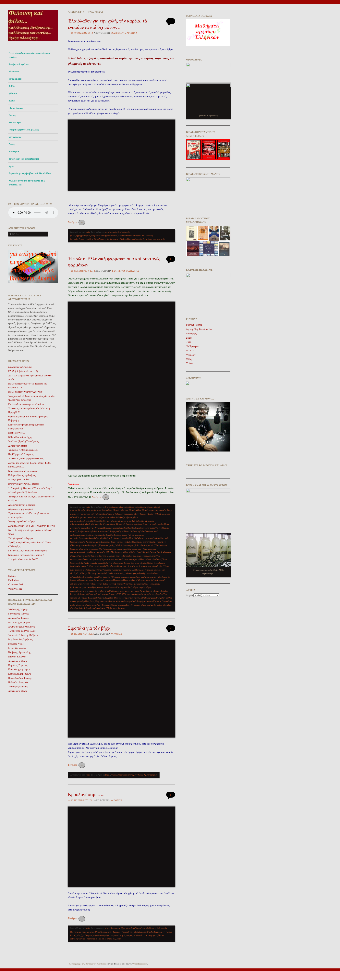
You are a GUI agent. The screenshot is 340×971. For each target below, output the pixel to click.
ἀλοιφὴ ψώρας (148, 510)
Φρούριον (190, 355)
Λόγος (12, 144)
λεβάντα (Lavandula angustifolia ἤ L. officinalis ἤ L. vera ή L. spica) (109, 563)
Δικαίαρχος (191, 333)
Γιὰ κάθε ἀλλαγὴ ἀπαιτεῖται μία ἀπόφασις (27, 550)
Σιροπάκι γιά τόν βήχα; (90, 628)
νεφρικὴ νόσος (89, 584)
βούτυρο (138, 524)
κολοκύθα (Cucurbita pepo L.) (95, 556)
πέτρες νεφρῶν (139, 587)
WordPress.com (140, 964)
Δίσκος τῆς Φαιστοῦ (17, 445)
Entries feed (13, 580)
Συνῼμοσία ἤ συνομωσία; (20, 367)
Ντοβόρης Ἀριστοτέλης (19, 652)
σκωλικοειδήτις (146, 239)
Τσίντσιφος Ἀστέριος (18, 686)
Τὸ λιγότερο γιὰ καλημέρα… (21, 538)
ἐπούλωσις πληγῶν (87, 542)
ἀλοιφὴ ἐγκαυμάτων (103, 510)
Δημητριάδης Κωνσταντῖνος (21, 626)
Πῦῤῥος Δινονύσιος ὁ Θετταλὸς (101, 591)
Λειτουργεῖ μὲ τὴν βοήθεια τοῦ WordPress (87, 964)
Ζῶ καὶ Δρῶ (15, 122)
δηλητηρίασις (100, 535)
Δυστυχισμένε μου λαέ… (20, 479)
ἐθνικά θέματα (16, 108)
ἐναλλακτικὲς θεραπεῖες (120, 775)
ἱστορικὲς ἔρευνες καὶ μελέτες (24, 129)
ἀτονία (114, 521)
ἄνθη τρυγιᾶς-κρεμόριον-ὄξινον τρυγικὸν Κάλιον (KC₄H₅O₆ (138, 514)
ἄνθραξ (120, 517)
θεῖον (88, 545)
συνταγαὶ (156, 239)
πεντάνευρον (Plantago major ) (118, 587)
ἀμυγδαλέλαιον (105, 514)
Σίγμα (188, 337)
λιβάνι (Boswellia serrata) (115, 566)
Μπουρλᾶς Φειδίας (17, 648)
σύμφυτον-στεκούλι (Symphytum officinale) (124, 598)
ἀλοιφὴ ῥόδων (135, 510)
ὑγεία (11, 166)
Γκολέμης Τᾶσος (194, 324)
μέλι (77, 573)
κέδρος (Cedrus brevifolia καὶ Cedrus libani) (143, 552)
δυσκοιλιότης (100, 235)
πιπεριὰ (129, 935)
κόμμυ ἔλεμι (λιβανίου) (120, 556)
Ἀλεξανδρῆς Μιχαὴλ (18, 609)
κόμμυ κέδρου (136, 556)
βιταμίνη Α (140, 928)
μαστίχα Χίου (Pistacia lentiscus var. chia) (105, 239)
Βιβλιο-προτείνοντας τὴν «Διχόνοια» (25, 391)
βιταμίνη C (131, 928)
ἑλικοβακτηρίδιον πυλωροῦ (129, 235)
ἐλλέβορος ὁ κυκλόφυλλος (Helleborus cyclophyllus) (134, 538)
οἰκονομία (14, 151)
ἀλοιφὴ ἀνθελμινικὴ (86, 510)
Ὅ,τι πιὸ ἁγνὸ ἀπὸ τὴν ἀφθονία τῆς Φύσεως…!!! (26, 182)
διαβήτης (109, 535)
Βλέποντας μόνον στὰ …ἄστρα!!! (24, 483)
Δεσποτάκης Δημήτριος (19, 622)
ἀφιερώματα (15, 78)
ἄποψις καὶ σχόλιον (19, 64)
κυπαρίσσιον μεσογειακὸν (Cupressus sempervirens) (100, 559)
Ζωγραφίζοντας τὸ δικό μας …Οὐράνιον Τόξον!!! (31, 525)
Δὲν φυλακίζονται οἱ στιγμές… (22, 505)
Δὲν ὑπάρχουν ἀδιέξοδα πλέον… (23, 492)
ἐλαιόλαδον (112, 235)
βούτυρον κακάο (150, 524)
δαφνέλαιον (140, 528)
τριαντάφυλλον (83, 601)
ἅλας (107, 928)
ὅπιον (79, 587)
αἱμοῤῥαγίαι (130, 507)
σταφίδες (140, 594)
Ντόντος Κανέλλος (17, 656)
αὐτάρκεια (14, 71)
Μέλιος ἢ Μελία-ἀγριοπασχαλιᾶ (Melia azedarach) (102, 573)
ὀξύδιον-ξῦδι (101, 584)
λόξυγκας (90, 570)
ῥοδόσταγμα (140, 591)
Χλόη (188, 359)
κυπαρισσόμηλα (130, 559)
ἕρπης (98, 542)
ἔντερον (82, 239)
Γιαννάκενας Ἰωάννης (18, 613)
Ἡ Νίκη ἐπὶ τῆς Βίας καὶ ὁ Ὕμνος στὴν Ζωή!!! (30, 488)
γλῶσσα (13, 93)
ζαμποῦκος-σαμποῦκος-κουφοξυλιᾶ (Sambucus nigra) (125, 542)
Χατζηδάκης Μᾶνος (17, 661)
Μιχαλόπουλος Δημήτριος (20, 639)
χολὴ (163, 239)
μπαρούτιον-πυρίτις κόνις (141, 577)
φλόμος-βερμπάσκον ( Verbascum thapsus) (106, 608)
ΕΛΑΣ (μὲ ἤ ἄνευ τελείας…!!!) (23, 371)
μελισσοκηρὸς (131, 573)
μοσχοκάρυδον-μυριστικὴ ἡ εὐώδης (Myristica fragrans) (104, 577)
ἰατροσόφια (154, 932)
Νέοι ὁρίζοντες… (16, 432)
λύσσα (97, 570)
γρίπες (83, 235)
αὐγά (120, 521)
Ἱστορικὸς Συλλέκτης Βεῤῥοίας (23, 635)
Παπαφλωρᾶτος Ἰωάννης (20, 678)
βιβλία (12, 86)
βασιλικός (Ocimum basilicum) (96, 524)
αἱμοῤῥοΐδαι (141, 507)
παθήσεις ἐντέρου (131, 239)
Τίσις (188, 342)
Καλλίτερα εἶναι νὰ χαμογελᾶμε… (24, 471)
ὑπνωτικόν (86, 605)
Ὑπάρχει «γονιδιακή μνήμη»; (21, 521)
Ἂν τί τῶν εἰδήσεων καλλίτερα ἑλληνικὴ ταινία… (29, 55)
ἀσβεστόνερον (105, 521)
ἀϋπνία (125, 521)
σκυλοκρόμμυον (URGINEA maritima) (119, 594)
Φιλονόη (116, 634)
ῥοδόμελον (120, 591)
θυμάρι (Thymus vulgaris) (102, 545)
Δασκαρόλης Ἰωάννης (18, 618)
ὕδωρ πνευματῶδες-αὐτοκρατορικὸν (110, 601)
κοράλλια (147, 556)
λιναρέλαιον (133, 566)
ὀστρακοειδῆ (88, 587)
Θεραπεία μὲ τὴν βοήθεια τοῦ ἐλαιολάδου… (31, 173)
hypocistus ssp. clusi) (114, 507)
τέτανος (146, 598)
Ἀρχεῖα (189, 595)
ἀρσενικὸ (85, 521)
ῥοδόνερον (130, 591)
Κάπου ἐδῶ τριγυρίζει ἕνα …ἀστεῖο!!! (26, 555)
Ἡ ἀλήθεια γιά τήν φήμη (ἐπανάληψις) (26, 458)
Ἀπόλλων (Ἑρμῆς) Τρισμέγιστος (23, 441)
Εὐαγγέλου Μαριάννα (124, 33)
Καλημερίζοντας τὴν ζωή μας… (23, 475)
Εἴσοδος (12, 576)
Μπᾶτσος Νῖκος (15, 643)
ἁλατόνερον (115, 928)
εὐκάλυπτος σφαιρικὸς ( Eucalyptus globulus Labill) (126, 932)
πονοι (84, 591)
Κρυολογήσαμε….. (86, 794)
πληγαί (78, 591)
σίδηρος (157, 591)
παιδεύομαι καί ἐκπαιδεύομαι (24, 158)
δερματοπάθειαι (87, 535)
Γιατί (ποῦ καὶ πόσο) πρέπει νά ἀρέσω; (26, 404)
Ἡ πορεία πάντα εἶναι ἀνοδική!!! (23, 559)
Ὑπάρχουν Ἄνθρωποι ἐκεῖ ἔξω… (23, 450)
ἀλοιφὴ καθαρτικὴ (120, 510)
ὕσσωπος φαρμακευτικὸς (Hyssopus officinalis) (130, 605)
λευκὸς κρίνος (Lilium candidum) (89, 566)
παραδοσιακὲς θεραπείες (141, 775)
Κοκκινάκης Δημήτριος (19, 669)
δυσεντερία (83, 538)
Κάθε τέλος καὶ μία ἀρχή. (20, 437)
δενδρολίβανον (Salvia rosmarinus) (93, 531)
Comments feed (15, 584)
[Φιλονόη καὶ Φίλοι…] (33, 41)
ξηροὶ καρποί (86, 935)
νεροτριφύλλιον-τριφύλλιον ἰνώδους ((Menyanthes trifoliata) (131, 580)
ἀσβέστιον (94, 521)
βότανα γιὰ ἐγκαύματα (125, 524)
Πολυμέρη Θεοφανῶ (18, 682)
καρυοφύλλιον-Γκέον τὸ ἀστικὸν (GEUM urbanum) (99, 552)
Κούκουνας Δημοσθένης (19, 673)
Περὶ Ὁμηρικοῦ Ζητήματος (21, 454)
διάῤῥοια (118, 535)
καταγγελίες (15, 137)
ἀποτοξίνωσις (111, 232)
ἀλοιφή (150, 507)
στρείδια (100, 598)
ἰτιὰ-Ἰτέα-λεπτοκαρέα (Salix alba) (130, 545)
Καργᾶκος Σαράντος (18, 665)
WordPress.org (15, 588)
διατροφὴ (91, 235)
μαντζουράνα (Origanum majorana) (116, 570)
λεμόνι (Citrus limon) (150, 563)
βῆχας (78, 235)
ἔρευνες (12, 115)
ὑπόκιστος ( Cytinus (100, 605)
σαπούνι (149, 591)
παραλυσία (98, 587)
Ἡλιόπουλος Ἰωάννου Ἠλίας (21, 630)
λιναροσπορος (145, 566)
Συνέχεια (75, 222)
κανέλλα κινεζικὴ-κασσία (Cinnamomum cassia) (102, 549)
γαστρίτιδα (129, 528)
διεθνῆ (12, 100)
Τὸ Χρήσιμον (192, 346)
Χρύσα (189, 363)
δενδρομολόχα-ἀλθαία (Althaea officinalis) (129, 531)
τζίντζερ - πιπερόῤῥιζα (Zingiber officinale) (97, 938)
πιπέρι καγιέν (119, 935)
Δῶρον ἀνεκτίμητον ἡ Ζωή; (21, 509)
